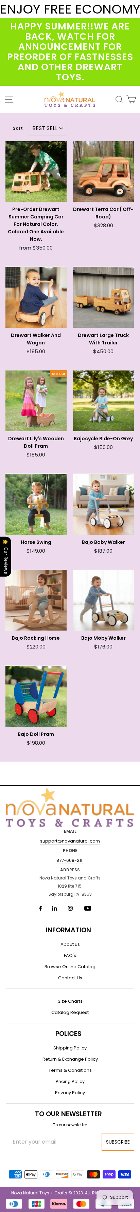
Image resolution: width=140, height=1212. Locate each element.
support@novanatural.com (70, 841)
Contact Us (70, 978)
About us (70, 944)
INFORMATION (68, 930)
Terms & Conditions (70, 1070)
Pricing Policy (70, 1081)
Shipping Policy (70, 1048)
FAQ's (70, 955)
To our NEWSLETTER (68, 1114)
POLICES (68, 1033)
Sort (18, 128)
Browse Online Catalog (70, 966)
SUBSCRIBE (118, 1142)
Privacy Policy (70, 1092)
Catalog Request (70, 1012)
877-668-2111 (70, 860)
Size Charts (70, 1001)
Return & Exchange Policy (70, 1059)
